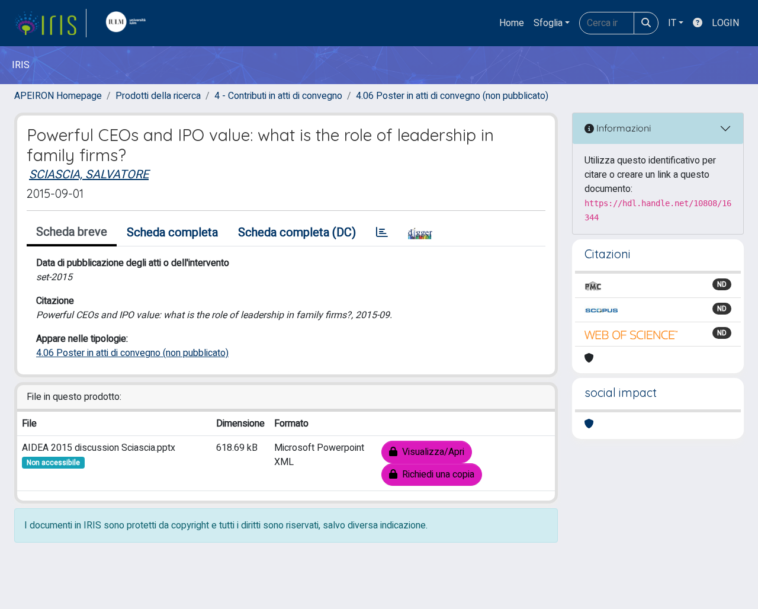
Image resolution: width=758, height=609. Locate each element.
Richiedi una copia (435, 474)
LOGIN (725, 23)
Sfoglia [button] (548, 23)
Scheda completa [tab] (172, 232)
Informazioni (622, 128)
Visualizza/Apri (430, 452)
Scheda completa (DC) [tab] (297, 232)
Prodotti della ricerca (158, 96)
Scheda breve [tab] (71, 232)
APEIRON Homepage (58, 96)
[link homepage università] (128, 23)
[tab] (382, 232)
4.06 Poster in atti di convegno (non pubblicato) (452, 96)
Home (511, 23)
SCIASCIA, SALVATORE (89, 174)
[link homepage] (50, 23)
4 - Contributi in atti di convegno (278, 96)
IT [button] (672, 23)
